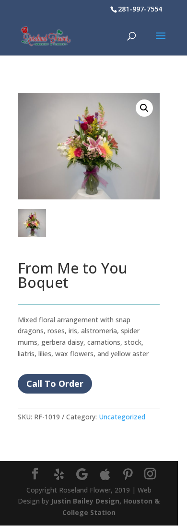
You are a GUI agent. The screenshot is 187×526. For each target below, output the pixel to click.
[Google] (82, 474)
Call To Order (54, 383)
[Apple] (105, 474)
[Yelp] (59, 474)
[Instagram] (150, 474)
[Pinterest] (128, 474)
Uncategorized (122, 416)
